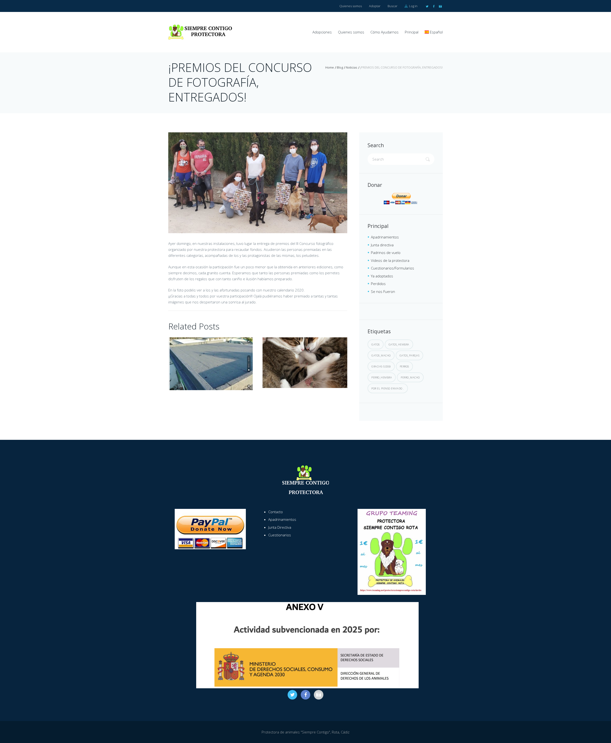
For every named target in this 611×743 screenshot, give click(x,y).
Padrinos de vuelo (385, 252)
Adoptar (374, 6)
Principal (411, 32)
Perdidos (378, 283)
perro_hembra (381, 377)
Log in (412, 6)
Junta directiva (382, 244)
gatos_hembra (399, 344)
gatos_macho (381, 355)
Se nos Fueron (383, 291)
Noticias (351, 67)
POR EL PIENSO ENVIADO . (387, 388)
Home (329, 67)
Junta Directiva (279, 527)
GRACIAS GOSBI (381, 366)
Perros (404, 366)
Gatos (375, 344)
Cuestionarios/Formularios (392, 268)
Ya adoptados (382, 276)
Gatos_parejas (410, 355)
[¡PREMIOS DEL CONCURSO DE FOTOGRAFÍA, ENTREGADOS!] (257, 182)
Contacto (275, 511)
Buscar (392, 6)
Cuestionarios (279, 535)
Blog (340, 67)
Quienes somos (350, 6)
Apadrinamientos (385, 237)
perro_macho (410, 377)
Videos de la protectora (390, 260)
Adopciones (322, 32)
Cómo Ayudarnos (384, 32)
